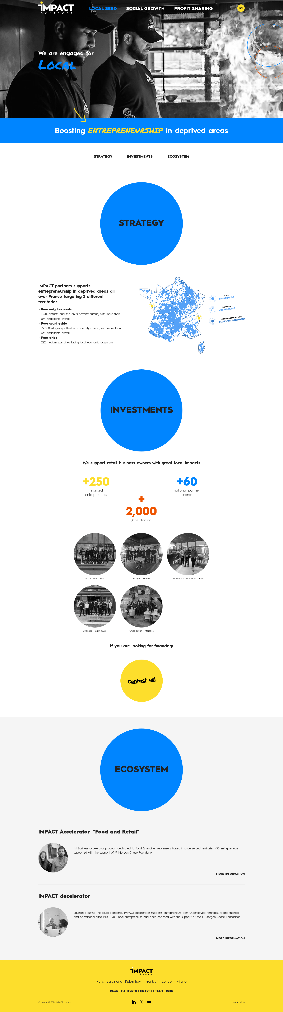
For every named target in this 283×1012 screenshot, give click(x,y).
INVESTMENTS (140, 157)
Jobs (169, 991)
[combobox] (241, 8)
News (114, 991)
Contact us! (141, 681)
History (146, 991)
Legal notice (239, 1002)
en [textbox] (241, 8)
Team (159, 991)
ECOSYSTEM (178, 157)
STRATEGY (103, 157)
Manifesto (129, 991)
